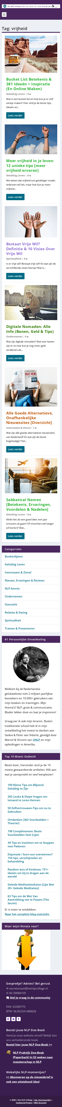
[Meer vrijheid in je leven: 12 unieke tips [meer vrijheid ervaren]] (31, 139)
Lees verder (15, 115)
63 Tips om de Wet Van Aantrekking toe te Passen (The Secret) (28, 899)
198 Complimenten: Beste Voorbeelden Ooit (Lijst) (25, 833)
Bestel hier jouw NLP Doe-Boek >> (29, 1044)
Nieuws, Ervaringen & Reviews (24, 580)
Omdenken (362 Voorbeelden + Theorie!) (28, 821)
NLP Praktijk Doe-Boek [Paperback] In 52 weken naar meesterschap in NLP (33, 1057)
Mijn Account (40, 1102)
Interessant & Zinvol (18, 427)
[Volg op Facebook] (19, 1019)
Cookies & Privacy (24, 1102)
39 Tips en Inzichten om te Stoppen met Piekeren (31, 844)
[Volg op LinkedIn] (13, 1019)
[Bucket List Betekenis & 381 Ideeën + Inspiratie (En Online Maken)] (31, 54)
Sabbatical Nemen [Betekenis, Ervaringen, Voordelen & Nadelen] (28, 504)
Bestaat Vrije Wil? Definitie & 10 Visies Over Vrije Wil (30, 248)
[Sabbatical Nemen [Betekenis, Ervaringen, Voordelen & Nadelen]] (31, 475)
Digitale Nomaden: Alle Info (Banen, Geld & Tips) (30, 329)
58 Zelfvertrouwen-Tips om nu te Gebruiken (29, 810)
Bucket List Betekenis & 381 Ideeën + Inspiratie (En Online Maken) (29, 84)
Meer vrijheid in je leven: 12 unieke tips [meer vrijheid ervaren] (30, 165)
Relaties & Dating (16, 612)
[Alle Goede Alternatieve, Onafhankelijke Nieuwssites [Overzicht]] (31, 387)
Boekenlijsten (14, 556)
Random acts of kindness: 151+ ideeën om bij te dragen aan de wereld (28, 873)
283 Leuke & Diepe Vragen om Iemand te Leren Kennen (27, 798)
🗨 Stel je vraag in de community (28, 998)
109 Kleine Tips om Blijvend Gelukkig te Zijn (26, 786)
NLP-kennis (12, 588)
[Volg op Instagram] (8, 1019)
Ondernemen (14, 336)
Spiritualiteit (13, 258)
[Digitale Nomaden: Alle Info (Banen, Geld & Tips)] (31, 302)
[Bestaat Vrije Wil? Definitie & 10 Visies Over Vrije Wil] (31, 221)
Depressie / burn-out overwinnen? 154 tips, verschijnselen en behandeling (30, 857)
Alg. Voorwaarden (42, 1100)
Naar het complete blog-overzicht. (27, 914)
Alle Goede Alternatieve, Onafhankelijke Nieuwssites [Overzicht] (29, 418)
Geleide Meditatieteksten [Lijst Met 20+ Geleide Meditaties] (31, 886)
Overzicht (11, 604)
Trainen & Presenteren (20, 628)
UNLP (36, 740)
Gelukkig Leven (15, 94)
